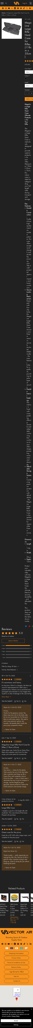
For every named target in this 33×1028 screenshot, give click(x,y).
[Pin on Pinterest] (29, 626)
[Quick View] (4, 897)
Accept (16, 1021)
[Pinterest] (21, 8)
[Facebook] (3, 8)
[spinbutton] (29, 93)
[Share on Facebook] (26, 626)
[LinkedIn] (30, 8)
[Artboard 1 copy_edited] (12, 8)
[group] (16, 910)
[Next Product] (30, 898)
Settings (16, 1025)
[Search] (6, 3)
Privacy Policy (16, 1016)
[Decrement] (26, 93)
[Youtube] (9, 8)
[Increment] (32, 93)
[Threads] (18, 8)
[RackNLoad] (12, 944)
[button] (30, 3)
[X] (27, 8)
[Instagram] (6, 8)
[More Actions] (30, 676)
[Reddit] (15, 8)
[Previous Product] (2, 898)
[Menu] (2, 3)
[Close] (30, 1010)
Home (3, 13)
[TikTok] (24, 8)
